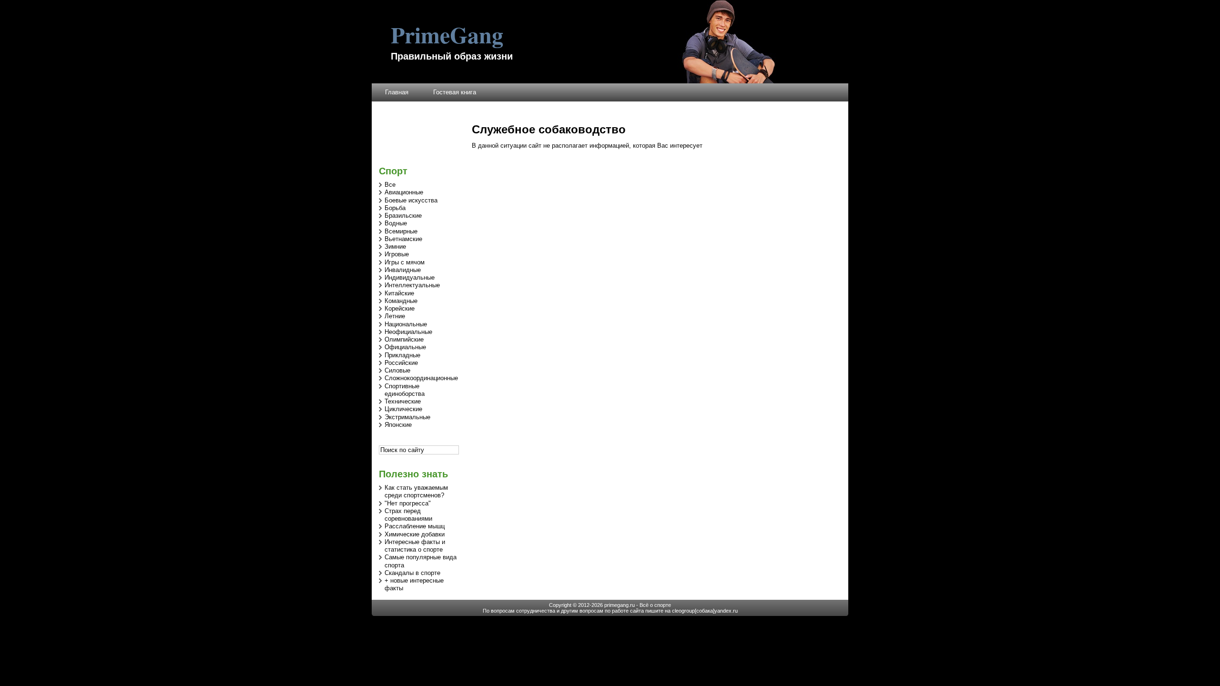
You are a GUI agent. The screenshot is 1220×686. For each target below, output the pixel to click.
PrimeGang (447, 34)
